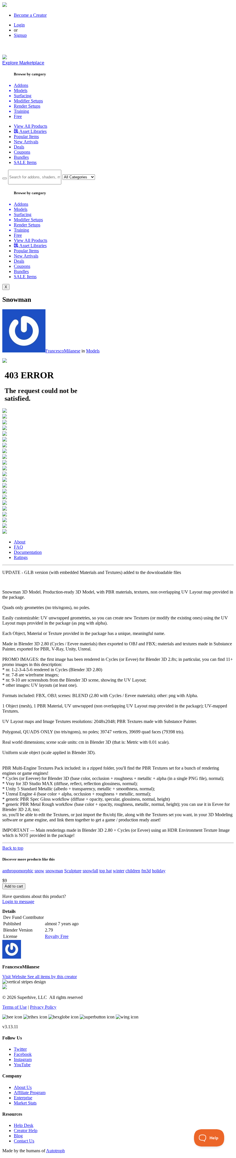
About (19, 541)
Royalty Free (56, 936)
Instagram (23, 1059)
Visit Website (14, 976)
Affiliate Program (29, 1092)
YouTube (22, 1064)
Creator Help (25, 1130)
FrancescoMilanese (62, 350)
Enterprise (23, 1097)
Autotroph (55, 1150)
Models (93, 350)
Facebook (23, 1054)
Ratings (21, 557)
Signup (20, 35)
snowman (54, 870)
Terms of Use (14, 1007)
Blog (18, 1135)
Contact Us (24, 1140)
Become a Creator (30, 15)
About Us (23, 1087)
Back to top (12, 848)
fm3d (146, 870)
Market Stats (25, 1102)
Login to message (18, 901)
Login (19, 24)
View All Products (30, 126)
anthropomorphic (17, 870)
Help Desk (23, 1125)
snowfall (90, 870)
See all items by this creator (52, 976)
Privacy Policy (43, 1007)
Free (18, 116)
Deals (19, 146)
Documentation (28, 552)
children (132, 870)
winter (118, 870)
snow (39, 870)
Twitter (20, 1049)
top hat (105, 870)
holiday (158, 870)
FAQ (18, 547)
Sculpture (72, 870)
